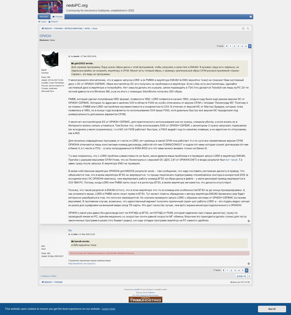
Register (54, 22)
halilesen (151, 292)
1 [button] (230, 46)
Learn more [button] (108, 308)
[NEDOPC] (52, 6)
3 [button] (238, 46)
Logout (43, 22)
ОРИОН (45, 36)
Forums (59, 17)
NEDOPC (44, 17)
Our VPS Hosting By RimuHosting (146, 295)
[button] (226, 46)
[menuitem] (250, 16)
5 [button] (246, 46)
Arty (144, 292)
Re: (70, 230)
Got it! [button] (272, 309)
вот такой (231, 159)
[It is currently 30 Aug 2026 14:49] (243, 29)
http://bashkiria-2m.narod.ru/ (81, 263)
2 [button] (234, 46)
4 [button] (242, 46)
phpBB (136, 289)
